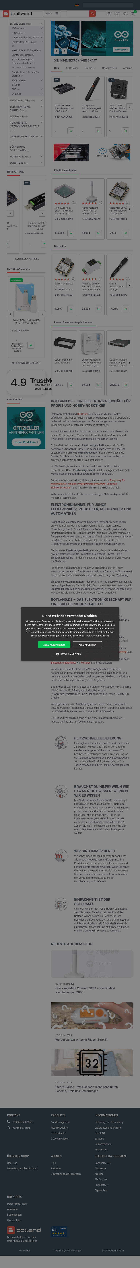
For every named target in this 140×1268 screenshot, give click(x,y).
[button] (70, 654)
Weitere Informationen (97, 635)
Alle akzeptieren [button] (54, 644)
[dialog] (70, 634)
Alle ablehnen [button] (87, 644)
